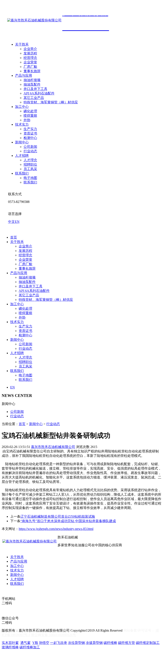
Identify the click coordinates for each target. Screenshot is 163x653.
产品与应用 (23, 75)
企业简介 (30, 49)
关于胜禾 (22, 44)
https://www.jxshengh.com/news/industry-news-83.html (56, 529)
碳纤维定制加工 (148, 643)
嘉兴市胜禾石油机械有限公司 (53, 447)
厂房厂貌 (30, 66)
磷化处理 (30, 111)
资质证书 (30, 133)
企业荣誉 (30, 62)
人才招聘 (22, 155)
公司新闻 (30, 146)
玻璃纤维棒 (10, 647)
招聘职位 (30, 164)
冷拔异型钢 (94, 643)
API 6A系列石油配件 (39, 93)
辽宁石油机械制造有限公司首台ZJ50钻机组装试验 (57, 516)
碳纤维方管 (126, 643)
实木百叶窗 (10, 643)
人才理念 (30, 160)
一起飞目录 (58, 643)
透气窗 (25, 643)
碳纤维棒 (110, 643)
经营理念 (30, 58)
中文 (11, 221)
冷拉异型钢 (76, 643)
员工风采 (30, 169)
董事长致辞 (32, 71)
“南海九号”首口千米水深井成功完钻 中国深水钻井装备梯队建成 (68, 521)
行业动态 (30, 151)
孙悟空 (44, 643)
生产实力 (30, 129)
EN (17, 221)
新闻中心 (22, 142)
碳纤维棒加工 (30, 647)
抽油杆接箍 (32, 80)
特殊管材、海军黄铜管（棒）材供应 (51, 102)
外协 (27, 120)
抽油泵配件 (32, 84)
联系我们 (22, 173)
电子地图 (30, 178)
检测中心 (30, 138)
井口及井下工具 (35, 89)
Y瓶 (35, 643)
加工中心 (22, 106)
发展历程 (30, 53)
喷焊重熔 (30, 115)
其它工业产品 (34, 98)
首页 (13, 237)
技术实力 (22, 124)
